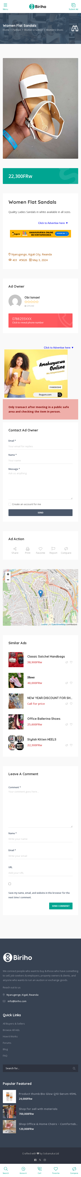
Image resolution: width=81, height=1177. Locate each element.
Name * (12, 454)
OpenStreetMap (58, 624)
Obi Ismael (32, 297)
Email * (12, 440)
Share (14, 552)
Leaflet (44, 624)
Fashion (17, 29)
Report (53, 552)
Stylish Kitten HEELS (41, 739)
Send (40, 512)
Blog (5, 1049)
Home (6, 29)
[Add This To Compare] (67, 662)
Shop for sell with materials (38, 1109)
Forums (7, 1043)
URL (10, 867)
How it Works (10, 1036)
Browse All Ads (11, 1030)
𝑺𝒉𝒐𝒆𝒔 (31, 677)
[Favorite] (71, 662)
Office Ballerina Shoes (43, 719)
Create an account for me (26, 504)
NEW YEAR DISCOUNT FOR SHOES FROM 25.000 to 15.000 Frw (50, 698)
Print (27, 552)
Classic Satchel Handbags (46, 656)
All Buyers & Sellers (14, 1023)
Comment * (14, 787)
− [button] (8, 579)
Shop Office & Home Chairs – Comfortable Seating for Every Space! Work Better (48, 1124)
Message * (14, 469)
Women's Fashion (33, 29)
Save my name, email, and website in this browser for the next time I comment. (39, 895)
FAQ (5, 1055)
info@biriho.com (17, 1001)
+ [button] (8, 574)
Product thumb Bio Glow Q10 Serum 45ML (47, 1094)
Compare (66, 552)
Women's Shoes (54, 29)
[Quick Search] (75, 28)
